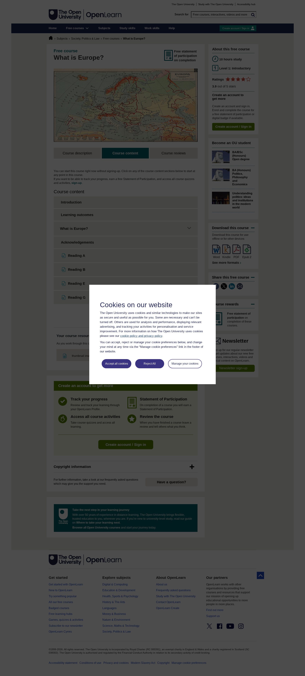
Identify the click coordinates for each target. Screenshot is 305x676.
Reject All (150, 363)
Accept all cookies (116, 363)
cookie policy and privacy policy (141, 336)
